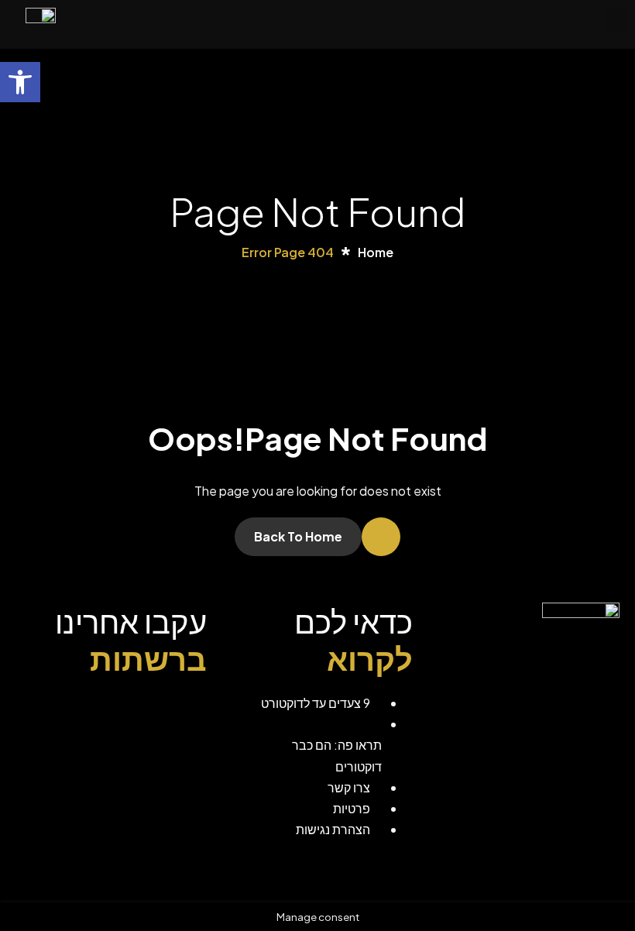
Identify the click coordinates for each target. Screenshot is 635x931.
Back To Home (298, 536)
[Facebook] (187, 711)
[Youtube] (82, 711)
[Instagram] (134, 711)
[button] (616, 20)
